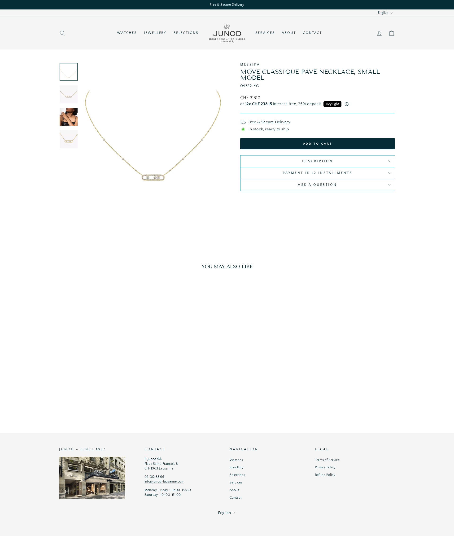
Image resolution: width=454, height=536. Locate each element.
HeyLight (332, 104)
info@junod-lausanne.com (164, 481)
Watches (127, 33)
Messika (250, 64)
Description (317, 161)
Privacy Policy (325, 467)
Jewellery (155, 33)
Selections (186, 33)
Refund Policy (325, 475)
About (289, 33)
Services (265, 33)
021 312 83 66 (154, 477)
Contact (312, 33)
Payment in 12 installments (317, 173)
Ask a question (317, 185)
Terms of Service (327, 460)
